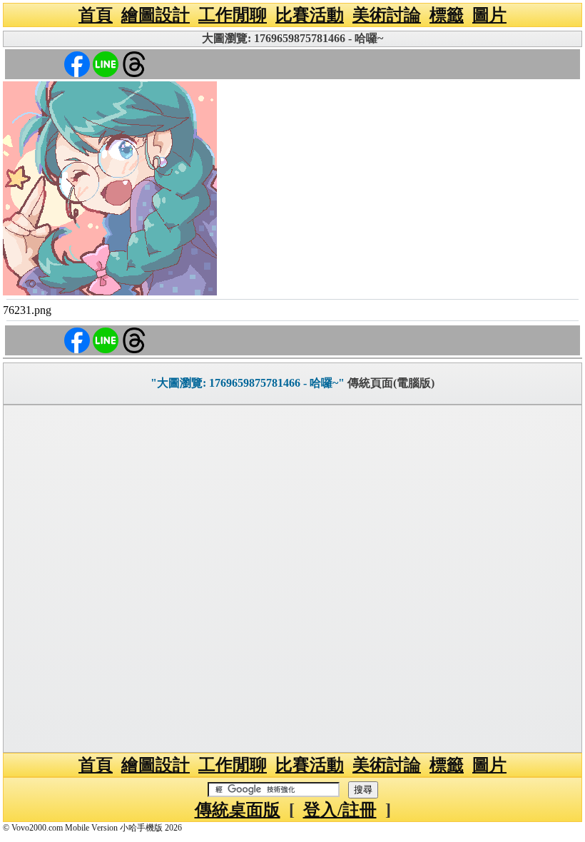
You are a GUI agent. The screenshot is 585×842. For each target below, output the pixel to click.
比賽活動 (309, 15)
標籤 (446, 15)
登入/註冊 (340, 810)
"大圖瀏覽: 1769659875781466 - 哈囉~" (248, 383)
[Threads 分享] (134, 63)
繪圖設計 (155, 15)
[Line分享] (105, 63)
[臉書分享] (77, 63)
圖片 (489, 15)
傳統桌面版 (237, 810)
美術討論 (386, 15)
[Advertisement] (292, 578)
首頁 (95, 15)
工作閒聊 (232, 15)
